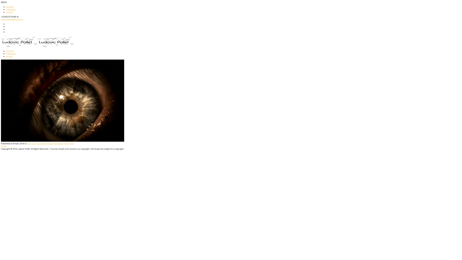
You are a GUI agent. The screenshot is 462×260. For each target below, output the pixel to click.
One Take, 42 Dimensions (38, 143)
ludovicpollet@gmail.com (12, 19)
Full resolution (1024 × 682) (62, 143)
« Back (4, 146)
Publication (11, 9)
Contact (9, 12)
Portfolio (10, 7)
